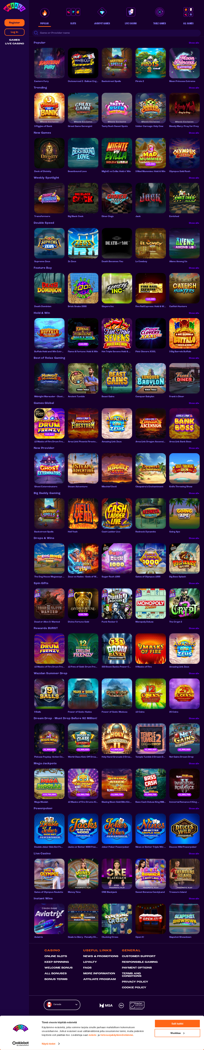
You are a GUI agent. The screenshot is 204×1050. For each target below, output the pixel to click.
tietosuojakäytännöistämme (116, 1035)
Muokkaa (176, 1033)
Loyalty (90, 962)
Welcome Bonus (58, 968)
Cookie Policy (134, 987)
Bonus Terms (56, 979)
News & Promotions (100, 956)
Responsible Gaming (140, 962)
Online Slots (55, 956)
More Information (99, 973)
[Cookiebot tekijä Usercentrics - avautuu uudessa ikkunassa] (21, 1043)
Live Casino (14, 44)
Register (14, 23)
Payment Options (137, 968)
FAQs (87, 968)
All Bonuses (55, 973)
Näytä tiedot (48, 1043)
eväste (92, 1035)
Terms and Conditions (132, 974)
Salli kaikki (177, 1023)
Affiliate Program (99, 979)
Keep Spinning (56, 962)
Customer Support (139, 956)
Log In (14, 32)
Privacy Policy (135, 982)
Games (14, 40)
